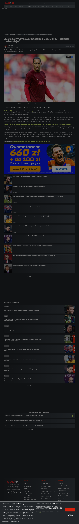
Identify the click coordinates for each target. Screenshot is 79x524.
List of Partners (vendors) (43, 512)
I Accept (70, 509)
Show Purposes (70, 514)
